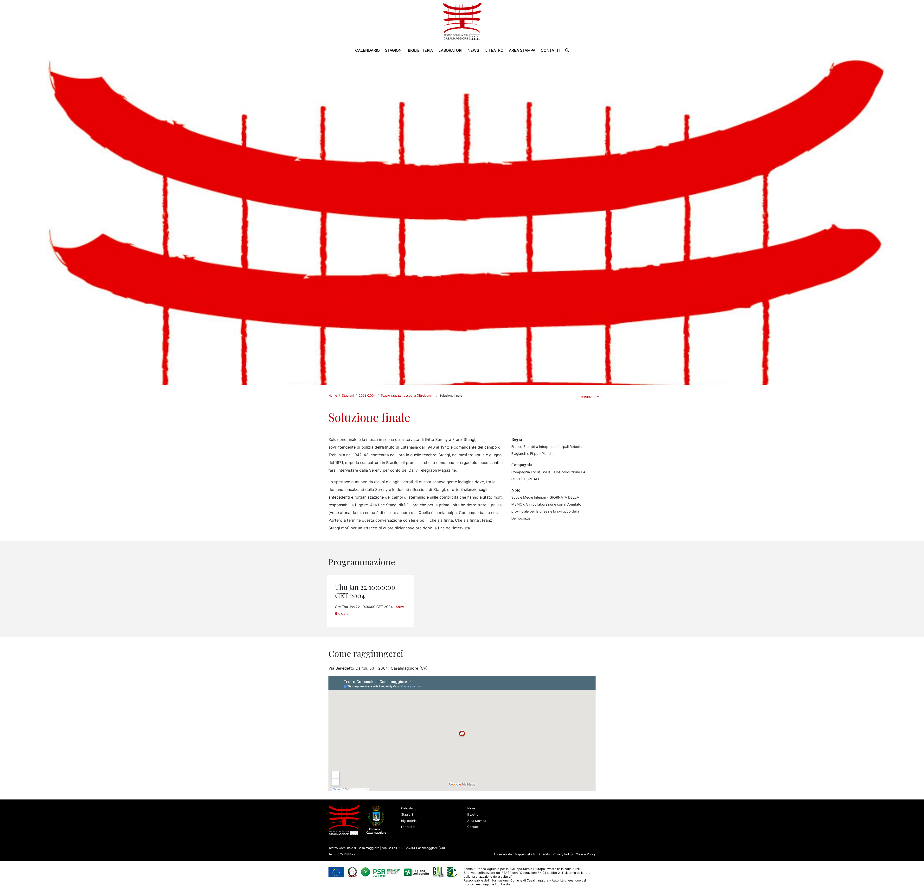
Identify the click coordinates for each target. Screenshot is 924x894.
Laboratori (408, 827)
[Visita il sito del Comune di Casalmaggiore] (377, 820)
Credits (544, 854)
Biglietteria (409, 821)
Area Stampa (476, 821)
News (471, 808)
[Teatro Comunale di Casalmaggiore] (462, 21)
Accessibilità (503, 854)
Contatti (473, 827)
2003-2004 (367, 395)
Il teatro (473, 814)
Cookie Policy (586, 854)
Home (332, 395)
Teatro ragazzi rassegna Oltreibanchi (407, 395)
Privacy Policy (563, 854)
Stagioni (348, 395)
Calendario (409, 808)
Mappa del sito (525, 854)
